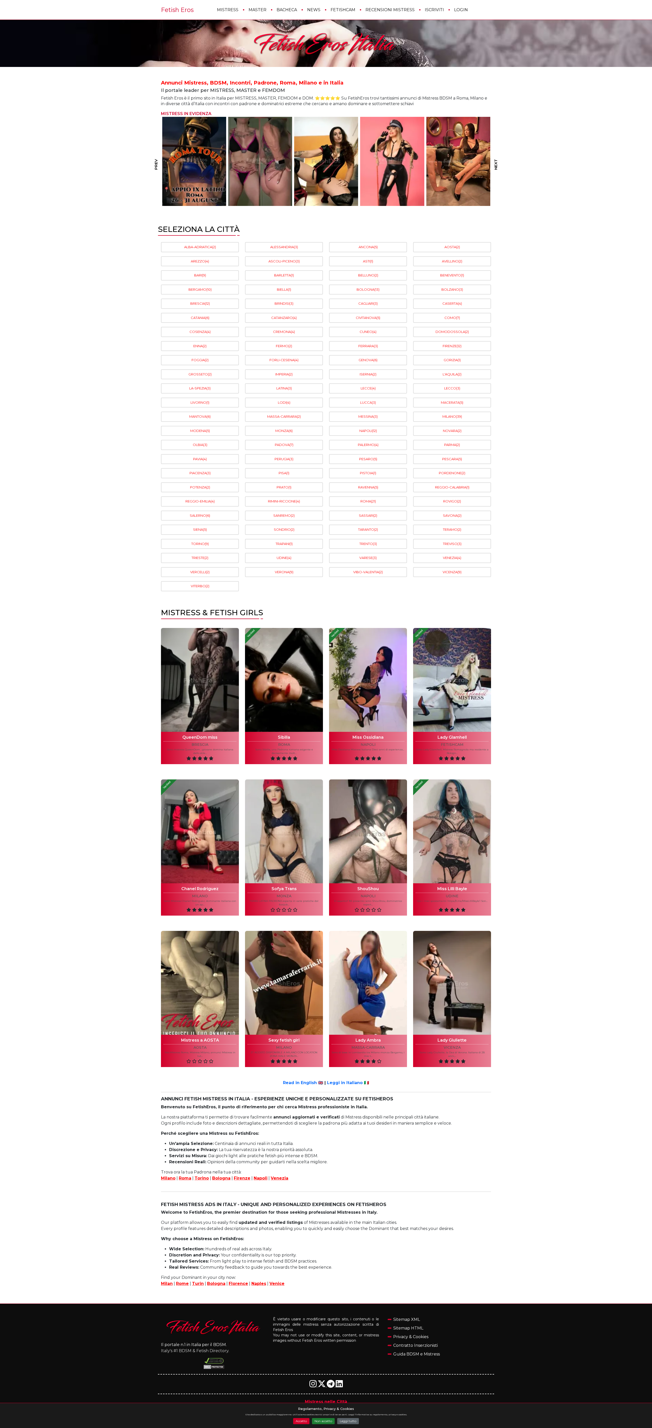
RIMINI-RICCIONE (284, 501)
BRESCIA (200, 303)
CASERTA (452, 303)
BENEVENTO (452, 275)
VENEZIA (452, 558)
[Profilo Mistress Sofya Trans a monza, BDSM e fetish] (284, 831)
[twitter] (322, 1385)
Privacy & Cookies (410, 1336)
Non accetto (323, 1421)
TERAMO (452, 529)
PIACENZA (200, 473)
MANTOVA (200, 416)
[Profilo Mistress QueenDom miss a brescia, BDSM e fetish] (200, 680)
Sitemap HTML (408, 1328)
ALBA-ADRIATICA (200, 247)
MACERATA (452, 402)
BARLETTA (284, 275)
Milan (167, 1283)
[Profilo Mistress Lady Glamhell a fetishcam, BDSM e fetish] (452, 680)
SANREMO (284, 515)
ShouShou (368, 888)
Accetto (301, 1421)
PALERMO (368, 445)
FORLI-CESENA (283, 360)
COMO (452, 318)
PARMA (452, 445)
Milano (168, 1178)
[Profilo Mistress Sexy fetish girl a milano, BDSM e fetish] (284, 983)
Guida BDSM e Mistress (416, 1354)
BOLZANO (452, 289)
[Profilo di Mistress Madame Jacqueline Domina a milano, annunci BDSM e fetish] (392, 161)
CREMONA (284, 332)
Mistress (227, 9)
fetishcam (452, 745)
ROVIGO (452, 501)
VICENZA (452, 572)
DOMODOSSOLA (452, 332)
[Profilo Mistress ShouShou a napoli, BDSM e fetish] (368, 831)
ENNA (200, 346)
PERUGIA (284, 459)
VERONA (284, 572)
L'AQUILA (452, 374)
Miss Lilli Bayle (452, 888)
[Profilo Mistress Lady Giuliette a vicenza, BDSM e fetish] (452, 983)
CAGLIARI (368, 303)
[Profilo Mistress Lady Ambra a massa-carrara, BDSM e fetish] (368, 983)
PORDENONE (452, 473)
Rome (182, 1283)
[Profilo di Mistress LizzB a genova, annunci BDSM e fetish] (194, 161)
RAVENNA (368, 487)
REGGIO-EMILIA (200, 501)
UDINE (284, 558)
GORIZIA (452, 360)
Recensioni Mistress (390, 9)
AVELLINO (452, 261)
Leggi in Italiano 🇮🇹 (348, 1082)
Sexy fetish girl (284, 1040)
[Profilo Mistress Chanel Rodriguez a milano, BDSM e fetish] (200, 831)
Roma (185, 1178)
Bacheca (287, 9)
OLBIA (200, 445)
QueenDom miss (200, 737)
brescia (200, 745)
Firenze (242, 1178)
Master (257, 9)
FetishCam (343, 9)
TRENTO (368, 544)
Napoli (260, 1178)
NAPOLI (368, 431)
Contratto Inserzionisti (415, 1345)
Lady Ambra (368, 1040)
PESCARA (452, 459)
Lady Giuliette (452, 1040)
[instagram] (313, 1385)
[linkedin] (339, 1385)
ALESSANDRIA (284, 247)
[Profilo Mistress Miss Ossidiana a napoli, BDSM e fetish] (368, 680)
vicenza (452, 1047)
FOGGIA (200, 360)
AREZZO (200, 261)
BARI (200, 275)
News (313, 9)
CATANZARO (284, 318)
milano (200, 896)
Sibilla (284, 737)
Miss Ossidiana (368, 737)
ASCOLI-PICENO (284, 261)
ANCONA (368, 247)
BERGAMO (200, 289)
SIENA (200, 529)
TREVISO (452, 544)
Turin (198, 1283)
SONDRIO (284, 529)
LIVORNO (200, 402)
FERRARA (368, 346)
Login (461, 9)
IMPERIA (284, 374)
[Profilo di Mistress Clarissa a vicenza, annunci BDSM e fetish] (458, 161)
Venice (276, 1283)
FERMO (284, 346)
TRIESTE (200, 558)
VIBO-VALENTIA (368, 572)
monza (284, 896)
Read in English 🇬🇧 (303, 1082)
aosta (200, 1047)
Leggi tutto (348, 1421)
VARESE (368, 558)
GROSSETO (200, 374)
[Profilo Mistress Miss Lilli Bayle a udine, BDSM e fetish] (452, 831)
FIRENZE (452, 346)
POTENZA (200, 487)
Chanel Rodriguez (200, 888)
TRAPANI (284, 544)
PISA (284, 473)
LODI (284, 402)
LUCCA (368, 402)
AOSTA (452, 247)
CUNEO (368, 332)
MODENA (200, 431)
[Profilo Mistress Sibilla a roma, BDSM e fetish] (284, 680)
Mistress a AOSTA (200, 1040)
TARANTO (368, 529)
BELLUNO (368, 275)
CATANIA (200, 318)
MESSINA (368, 416)
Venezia (279, 1178)
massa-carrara (368, 1047)
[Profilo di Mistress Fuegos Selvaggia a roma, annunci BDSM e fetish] (260, 161)
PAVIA (200, 459)
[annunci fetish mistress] (214, 1327)
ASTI (368, 261)
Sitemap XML (406, 1319)
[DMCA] (214, 1361)
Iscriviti (434, 9)
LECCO (452, 388)
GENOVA (368, 360)
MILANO (452, 416)
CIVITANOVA (368, 318)
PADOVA (284, 445)
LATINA (284, 388)
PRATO (284, 487)
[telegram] (331, 1385)
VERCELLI (200, 572)
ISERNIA (368, 374)
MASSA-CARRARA (284, 416)
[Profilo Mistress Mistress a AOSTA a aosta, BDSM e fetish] (200, 983)
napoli (368, 745)
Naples (258, 1283)
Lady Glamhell (452, 737)
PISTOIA (368, 473)
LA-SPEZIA (200, 388)
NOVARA (452, 431)
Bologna (221, 1178)
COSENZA (200, 332)
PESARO (368, 459)
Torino (202, 1178)
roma (284, 745)
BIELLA (284, 289)
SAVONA (452, 515)
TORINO (200, 544)
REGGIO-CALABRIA (452, 487)
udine (452, 896)
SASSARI (368, 515)
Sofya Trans (284, 888)
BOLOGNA (368, 289)
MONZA (284, 431)
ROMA (368, 501)
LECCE (368, 388)
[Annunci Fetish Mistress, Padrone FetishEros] (326, 43)
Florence (238, 1283)
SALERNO (200, 515)
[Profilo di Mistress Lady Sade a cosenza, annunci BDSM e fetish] (326, 161)
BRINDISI (284, 303)
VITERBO (200, 586)
